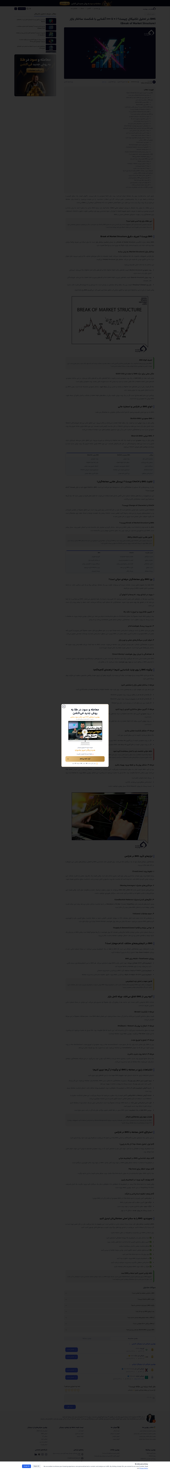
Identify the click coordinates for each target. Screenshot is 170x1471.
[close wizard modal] (63, 706)
